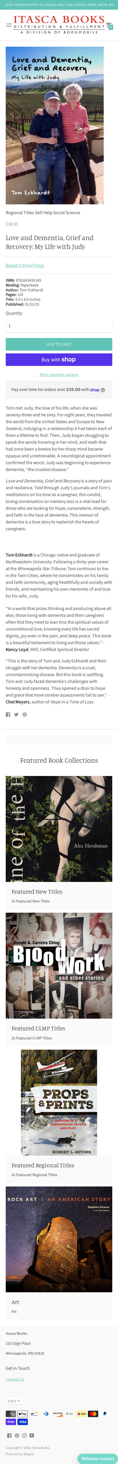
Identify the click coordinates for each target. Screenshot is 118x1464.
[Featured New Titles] (59, 829)
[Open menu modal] (9, 25)
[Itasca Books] (59, 25)
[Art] (59, 1239)
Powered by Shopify (20, 1454)
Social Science (66, 213)
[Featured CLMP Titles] (59, 966)
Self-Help (43, 213)
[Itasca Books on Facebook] (9, 1435)
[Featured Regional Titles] (59, 1103)
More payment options (59, 374)
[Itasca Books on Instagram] (24, 1435)
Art (15, 1301)
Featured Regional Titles (42, 1165)
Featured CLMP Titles (38, 1028)
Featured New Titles (36, 891)
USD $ (12, 1401)
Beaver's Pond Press (25, 265)
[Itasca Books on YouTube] (32, 1435)
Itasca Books (40, 1447)
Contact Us (15, 1379)
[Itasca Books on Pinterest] (17, 1435)
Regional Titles (20, 213)
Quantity (14, 313)
